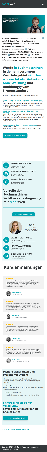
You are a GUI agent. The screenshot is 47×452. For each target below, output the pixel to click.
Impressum (34, 447)
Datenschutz (6, 450)
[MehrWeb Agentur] (8, 4)
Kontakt (15, 450)
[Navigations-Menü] (42, 4)
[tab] (24, 152)
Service (13, 156)
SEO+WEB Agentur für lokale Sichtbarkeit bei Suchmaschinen (22, 151)
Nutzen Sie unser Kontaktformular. (15, 430)
